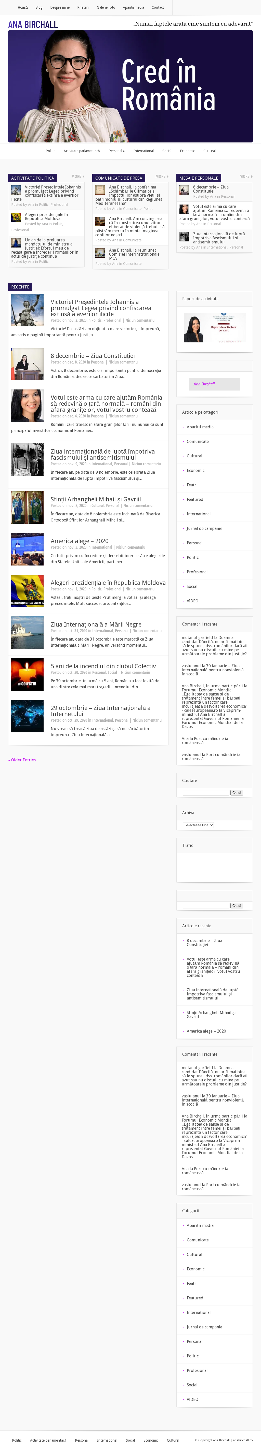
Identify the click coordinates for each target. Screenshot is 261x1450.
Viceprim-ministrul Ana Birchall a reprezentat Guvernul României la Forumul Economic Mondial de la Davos (213, 718)
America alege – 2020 (80, 541)
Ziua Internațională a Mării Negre (96, 624)
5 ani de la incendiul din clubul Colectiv (103, 666)
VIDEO (192, 601)
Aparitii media (200, 427)
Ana (31, 204)
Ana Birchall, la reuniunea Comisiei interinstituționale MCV (134, 254)
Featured (195, 499)
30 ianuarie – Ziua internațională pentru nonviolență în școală (213, 669)
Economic (195, 470)
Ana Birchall (203, 384)
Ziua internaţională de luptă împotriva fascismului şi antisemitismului (219, 237)
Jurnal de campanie (204, 528)
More (76, 176)
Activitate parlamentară (48, 1440)
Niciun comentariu (139, 320)
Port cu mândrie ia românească (205, 740)
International (217, 247)
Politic (43, 204)
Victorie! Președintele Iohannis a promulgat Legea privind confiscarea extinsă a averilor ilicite (46, 193)
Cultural (98, 505)
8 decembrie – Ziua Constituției (211, 189)
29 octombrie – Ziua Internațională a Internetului (101, 711)
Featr (191, 485)
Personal (227, 196)
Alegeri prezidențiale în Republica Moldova (46, 216)
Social (112, 672)
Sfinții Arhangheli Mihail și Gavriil (96, 499)
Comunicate (132, 209)
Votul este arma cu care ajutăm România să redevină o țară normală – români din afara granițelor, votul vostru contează (214, 212)
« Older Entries (22, 760)
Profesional (59, 204)
